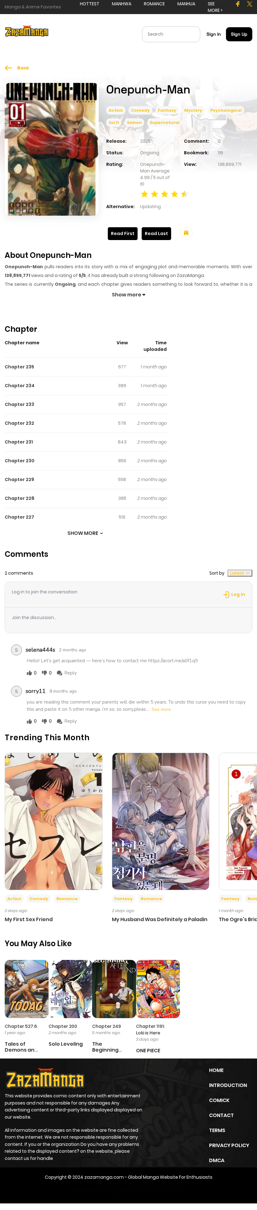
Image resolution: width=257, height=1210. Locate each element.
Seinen (134, 123)
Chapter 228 (19, 498)
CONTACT (221, 1115)
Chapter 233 (19, 404)
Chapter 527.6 (21, 1026)
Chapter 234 (19, 385)
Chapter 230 (19, 461)
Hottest (89, 4)
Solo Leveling (66, 1044)
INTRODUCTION (228, 1085)
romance (154, 4)
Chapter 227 (19, 517)
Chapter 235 (19, 367)
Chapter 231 (19, 442)
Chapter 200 (63, 1026)
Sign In (214, 34)
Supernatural (165, 123)
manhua (186, 4)
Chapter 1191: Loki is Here (150, 1029)
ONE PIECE (148, 1050)
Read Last (156, 233)
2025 (145, 141)
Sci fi (114, 123)
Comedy (140, 110)
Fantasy (167, 110)
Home (216, 1070)
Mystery (193, 110)
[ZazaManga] (27, 34)
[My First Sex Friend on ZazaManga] (53, 821)
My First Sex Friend (29, 919)
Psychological (226, 110)
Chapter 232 (19, 423)
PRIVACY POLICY (229, 1145)
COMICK (219, 1100)
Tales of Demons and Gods (21, 1049)
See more (161, 709)
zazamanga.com (104, 1177)
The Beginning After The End (109, 1049)
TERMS (217, 1130)
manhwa (121, 4)
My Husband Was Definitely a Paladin (159, 919)
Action (116, 110)
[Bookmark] (186, 233)
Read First (122, 233)
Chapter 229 (19, 479)
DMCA (216, 1160)
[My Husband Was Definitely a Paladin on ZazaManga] (160, 821)
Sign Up (239, 34)
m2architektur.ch (164, 1190)
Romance (67, 899)
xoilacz (110, 1190)
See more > (215, 7)
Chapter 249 (106, 1026)
